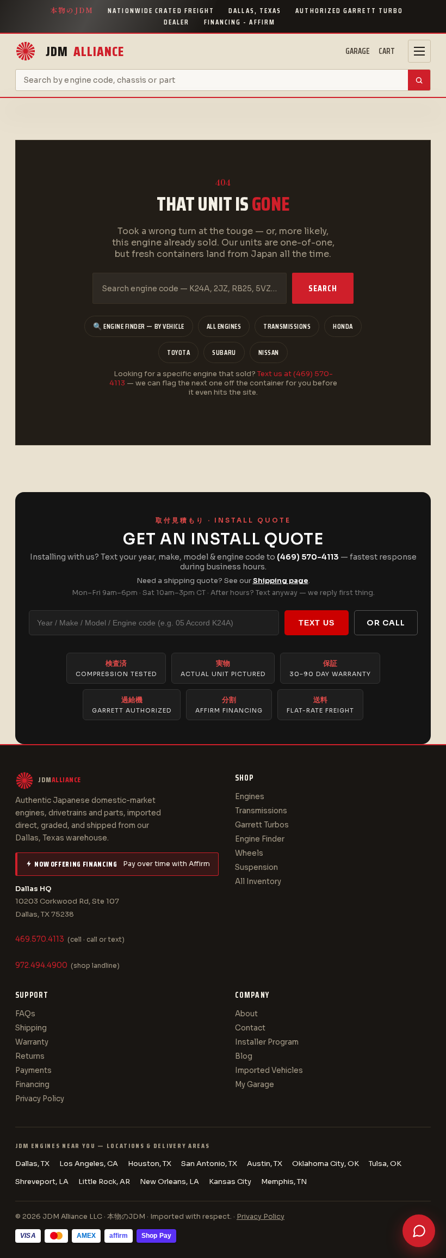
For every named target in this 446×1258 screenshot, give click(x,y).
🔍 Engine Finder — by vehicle (138, 326)
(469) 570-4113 (308, 557)
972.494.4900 (41, 965)
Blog (243, 1056)
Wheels (249, 853)
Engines (249, 796)
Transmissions (287, 326)
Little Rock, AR (104, 1181)
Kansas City (230, 1181)
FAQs (25, 1013)
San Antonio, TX (209, 1163)
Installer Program (267, 1042)
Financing (32, 1084)
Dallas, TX (32, 1163)
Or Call (386, 623)
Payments (33, 1070)
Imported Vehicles (269, 1070)
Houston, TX (149, 1163)
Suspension (256, 867)
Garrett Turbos (262, 825)
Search (322, 288)
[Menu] (419, 51)
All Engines (224, 326)
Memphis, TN (284, 1181)
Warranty (31, 1042)
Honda (343, 326)
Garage (357, 51)
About (246, 1013)
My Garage (254, 1084)
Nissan (268, 352)
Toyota (178, 352)
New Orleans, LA (169, 1181)
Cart (387, 51)
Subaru (224, 352)
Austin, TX (264, 1163)
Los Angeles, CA (88, 1163)
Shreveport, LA (42, 1181)
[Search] (419, 80)
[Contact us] (418, 1230)
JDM (85, 51)
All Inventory (258, 881)
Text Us (316, 622)
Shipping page (280, 580)
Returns (30, 1056)
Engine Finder (259, 839)
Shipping (31, 1028)
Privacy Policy (39, 1098)
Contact (250, 1028)
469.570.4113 (39, 939)
